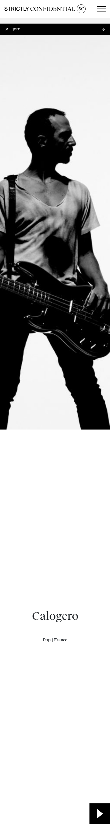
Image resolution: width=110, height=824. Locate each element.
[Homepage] (45, 8)
